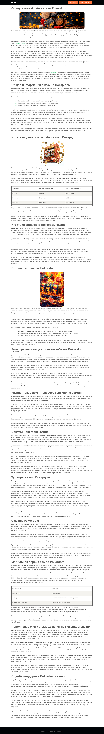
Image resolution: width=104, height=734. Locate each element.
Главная (73, 2)
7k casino (53, 72)
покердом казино (20, 43)
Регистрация (85, 2)
